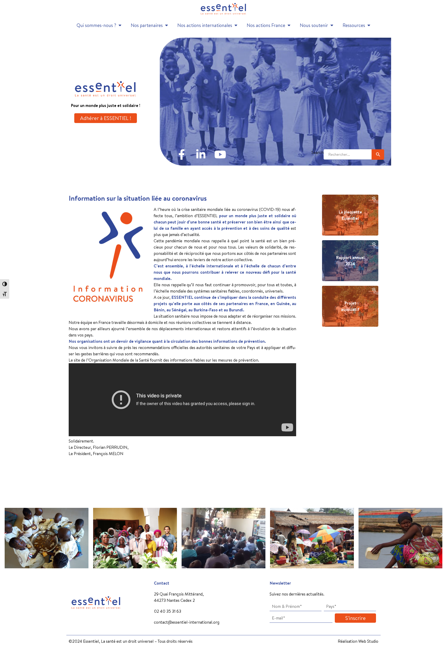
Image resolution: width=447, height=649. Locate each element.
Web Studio (368, 641)
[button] (5, 535)
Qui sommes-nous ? (96, 25)
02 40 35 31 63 (167, 611)
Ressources (354, 25)
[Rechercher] (378, 154)
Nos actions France (266, 25)
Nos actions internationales (204, 25)
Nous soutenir (314, 25)
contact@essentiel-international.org (186, 622)
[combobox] (348, 154)
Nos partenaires (147, 25)
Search (318, 152)
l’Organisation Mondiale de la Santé (117, 360)
